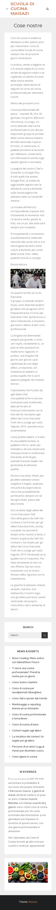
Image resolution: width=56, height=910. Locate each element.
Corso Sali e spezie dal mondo (29, 698)
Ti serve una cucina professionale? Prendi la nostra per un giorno (26, 672)
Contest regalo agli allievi (26, 730)
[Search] (45, 635)
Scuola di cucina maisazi (22, 8)
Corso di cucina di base (25, 724)
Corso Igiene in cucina (24, 756)
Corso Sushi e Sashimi (24, 682)
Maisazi (32, 902)
